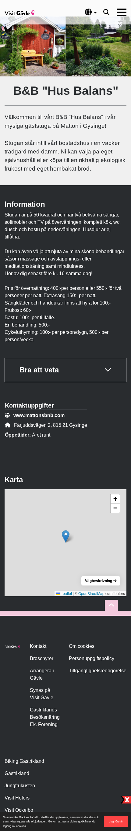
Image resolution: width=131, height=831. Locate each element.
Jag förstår (116, 821)
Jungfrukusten (20, 785)
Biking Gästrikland (24, 761)
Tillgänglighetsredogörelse (97, 670)
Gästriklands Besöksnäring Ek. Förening (45, 717)
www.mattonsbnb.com (39, 415)
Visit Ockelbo (19, 810)
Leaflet (66, 593)
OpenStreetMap (91, 593)
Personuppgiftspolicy (91, 658)
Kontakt (38, 646)
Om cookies (81, 646)
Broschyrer (41, 658)
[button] (65, 536)
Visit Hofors (17, 797)
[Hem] (19, 12)
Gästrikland (17, 773)
